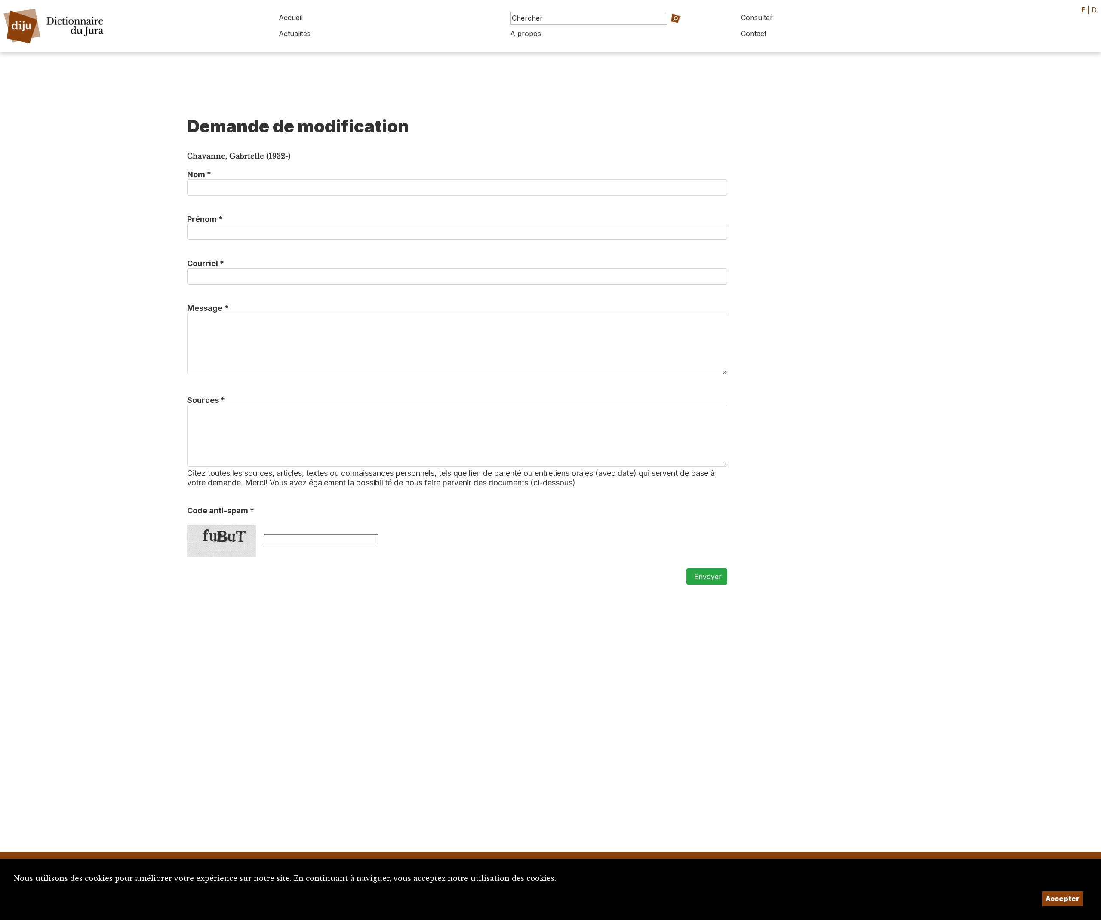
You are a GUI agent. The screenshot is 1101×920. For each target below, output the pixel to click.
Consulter (757, 17)
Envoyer (707, 576)
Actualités (295, 33)
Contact (753, 33)
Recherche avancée (674, 30)
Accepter (1062, 898)
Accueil (291, 17)
